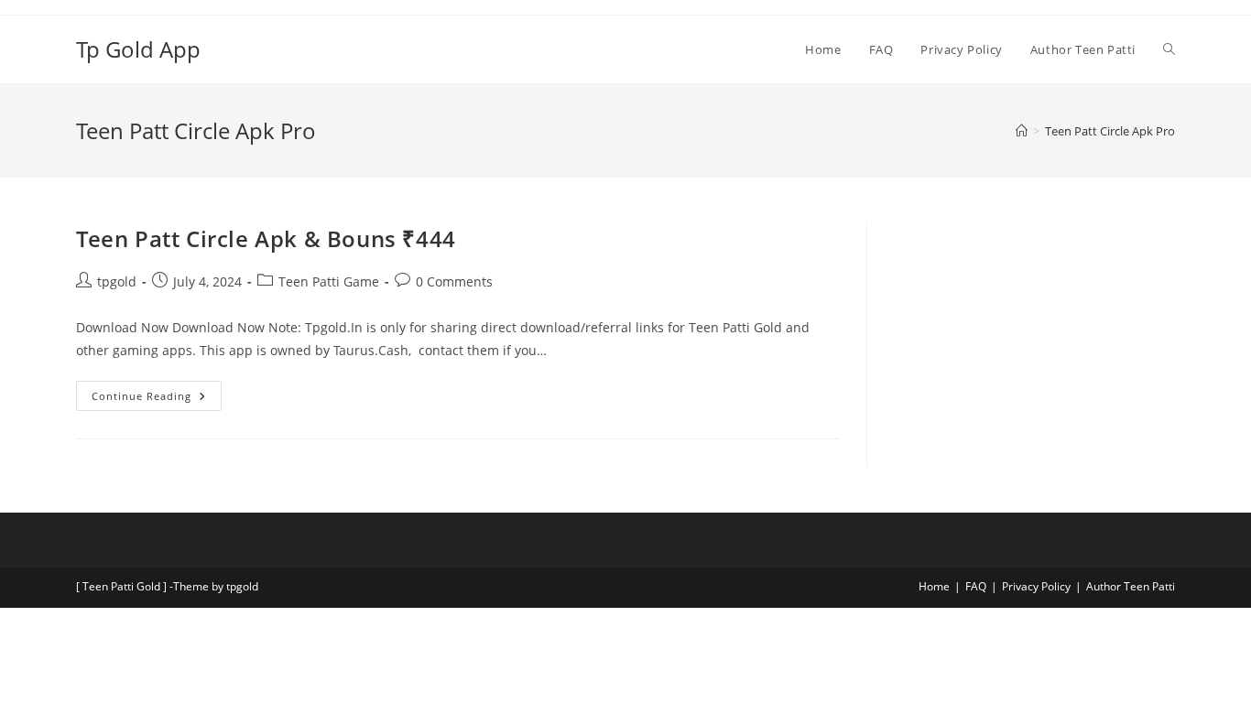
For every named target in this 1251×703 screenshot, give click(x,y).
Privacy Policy (1036, 586)
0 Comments (454, 281)
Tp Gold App (138, 49)
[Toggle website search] (1169, 49)
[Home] (1022, 131)
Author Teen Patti (1130, 586)
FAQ (975, 586)
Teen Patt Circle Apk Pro (1110, 131)
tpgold (116, 281)
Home (934, 586)
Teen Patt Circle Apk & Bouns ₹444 (266, 238)
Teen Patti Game (328, 281)
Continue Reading (157, 392)
